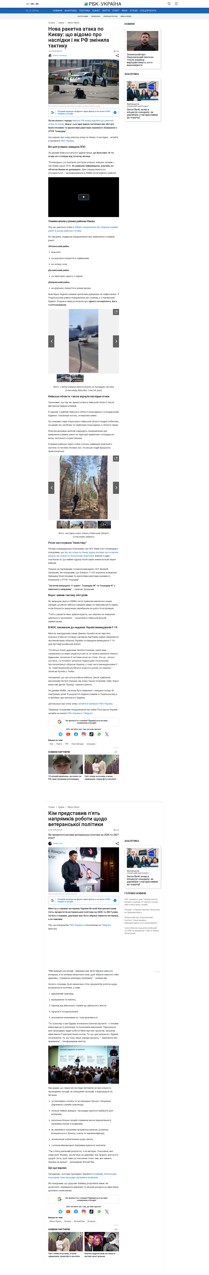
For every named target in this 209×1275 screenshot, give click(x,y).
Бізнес (96, 10)
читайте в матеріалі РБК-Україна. (95, 703)
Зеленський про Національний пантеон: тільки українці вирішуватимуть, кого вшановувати (140, 59)
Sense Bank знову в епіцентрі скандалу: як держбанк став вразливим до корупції (142, 113)
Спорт (115, 10)
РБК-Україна (76, 925)
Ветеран (67, 1221)
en (32, 4)
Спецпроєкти (148, 10)
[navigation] (116, 312)
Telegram (106, 925)
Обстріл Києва (83, 16)
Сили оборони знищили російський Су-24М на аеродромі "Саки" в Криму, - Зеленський (142, 930)
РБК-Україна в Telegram (80, 713)
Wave (124, 10)
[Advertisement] (83, 950)
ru (37, 4)
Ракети (59, 744)
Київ (51, 744)
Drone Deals (95, 16)
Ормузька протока (110, 16)
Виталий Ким (79, 1221)
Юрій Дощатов (133, 104)
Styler (134, 10)
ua (27, 4)
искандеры (91, 744)
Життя (106, 10)
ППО (66, 744)
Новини (57, 10)
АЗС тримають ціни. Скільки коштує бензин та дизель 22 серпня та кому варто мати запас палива (141, 902)
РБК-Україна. (67, 140)
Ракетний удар (77, 744)
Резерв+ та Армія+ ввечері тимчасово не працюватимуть (142, 911)
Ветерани (91, 1221)
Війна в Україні (126, 16)
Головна (51, 23)
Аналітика (71, 10)
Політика (84, 10)
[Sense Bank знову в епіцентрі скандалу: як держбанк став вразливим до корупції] (142, 91)
